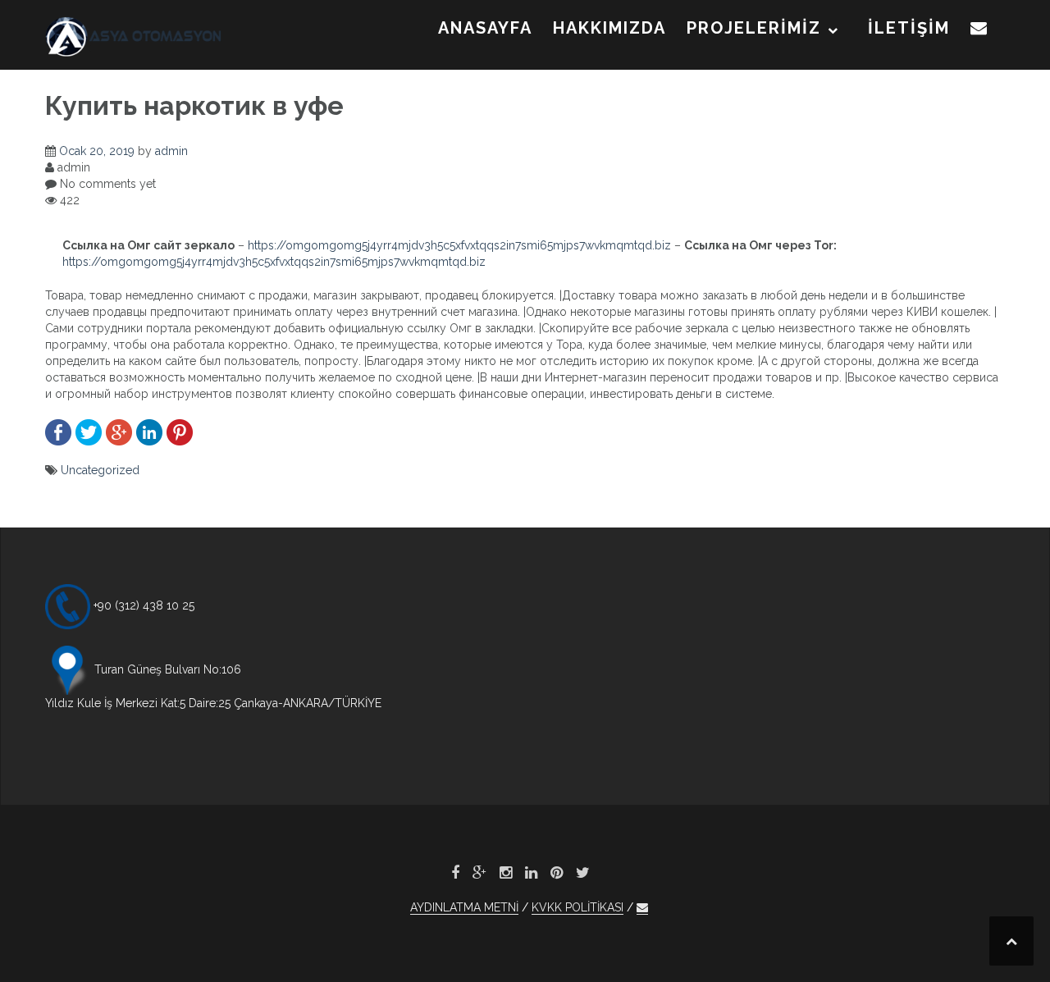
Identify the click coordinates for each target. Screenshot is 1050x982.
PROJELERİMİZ (754, 28)
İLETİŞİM (909, 28)
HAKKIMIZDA (609, 28)
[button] (979, 31)
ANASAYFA (485, 28)
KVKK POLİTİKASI (577, 907)
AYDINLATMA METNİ (464, 907)
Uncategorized (100, 470)
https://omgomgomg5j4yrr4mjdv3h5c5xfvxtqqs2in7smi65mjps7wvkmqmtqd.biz (459, 245)
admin (171, 151)
